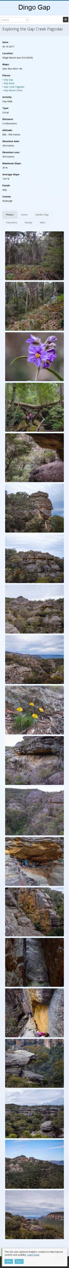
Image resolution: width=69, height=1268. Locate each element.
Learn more (33, 1254)
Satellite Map (42, 214)
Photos (10, 214)
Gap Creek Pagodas (14, 86)
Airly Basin (9, 83)
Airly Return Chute (13, 90)
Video (42, 222)
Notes (24, 214)
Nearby (28, 222)
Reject (19, 1261)
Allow (8, 1261)
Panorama (11, 222)
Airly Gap (8, 79)
